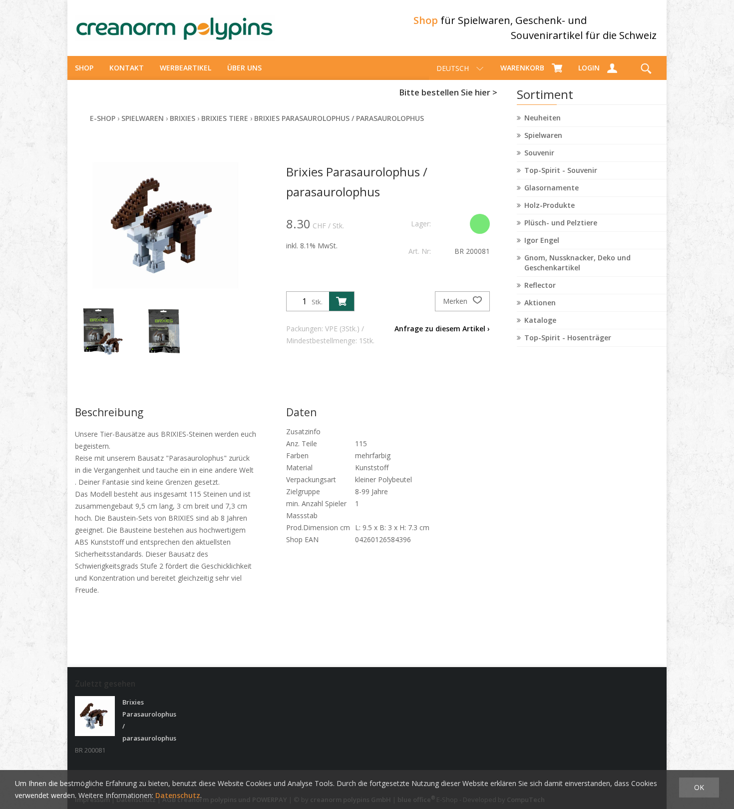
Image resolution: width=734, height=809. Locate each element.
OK (699, 787)
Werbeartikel (185, 67)
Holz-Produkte (549, 205)
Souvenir (539, 152)
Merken (456, 301)
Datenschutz (177, 795)
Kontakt (126, 67)
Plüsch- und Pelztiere (560, 222)
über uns (244, 67)
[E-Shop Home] (174, 28)
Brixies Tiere (224, 118)
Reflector (540, 285)
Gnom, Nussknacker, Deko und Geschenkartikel (577, 262)
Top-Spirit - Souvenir (560, 170)
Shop (84, 67)
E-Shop (102, 118)
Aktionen (540, 302)
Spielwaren (543, 135)
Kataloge (540, 320)
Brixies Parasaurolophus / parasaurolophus (339, 118)
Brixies (182, 118)
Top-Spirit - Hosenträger (567, 337)
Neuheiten (542, 117)
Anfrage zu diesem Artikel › (442, 328)
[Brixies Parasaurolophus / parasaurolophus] (95, 716)
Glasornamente (551, 187)
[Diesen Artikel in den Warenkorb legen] (341, 301)
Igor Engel (541, 240)
